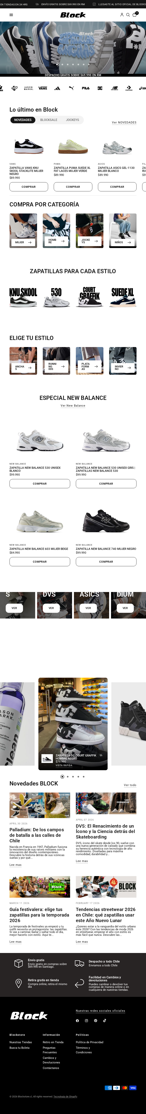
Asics (101, 164)
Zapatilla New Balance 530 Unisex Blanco (35, 469)
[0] (133, 14)
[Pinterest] (98, 1021)
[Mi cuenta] (122, 14)
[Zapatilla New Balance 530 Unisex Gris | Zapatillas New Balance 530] (106, 436)
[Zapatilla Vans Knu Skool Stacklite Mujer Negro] (29, 144)
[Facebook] (80, 1021)
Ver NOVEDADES (124, 122)
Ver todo (130, 785)
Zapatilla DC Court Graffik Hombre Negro (76, 757)
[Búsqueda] (128, 14)
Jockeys (72, 120)
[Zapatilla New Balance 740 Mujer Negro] (106, 517)
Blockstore (17, 1034)
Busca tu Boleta (19, 1048)
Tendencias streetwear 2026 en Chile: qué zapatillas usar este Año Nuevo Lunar (106, 915)
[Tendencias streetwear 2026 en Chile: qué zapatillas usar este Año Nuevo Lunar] (106, 887)
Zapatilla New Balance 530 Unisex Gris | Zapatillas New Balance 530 (105, 469)
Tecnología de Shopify (65, 1096)
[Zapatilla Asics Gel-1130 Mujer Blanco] (117, 144)
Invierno (119, 368)
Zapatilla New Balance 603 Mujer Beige (39, 549)
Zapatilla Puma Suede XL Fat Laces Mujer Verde (72, 170)
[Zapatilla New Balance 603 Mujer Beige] (40, 517)
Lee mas (16, 865)
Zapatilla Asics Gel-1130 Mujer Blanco (116, 170)
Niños (119, 242)
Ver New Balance (73, 405)
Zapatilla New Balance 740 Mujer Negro (106, 549)
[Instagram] (89, 1021)
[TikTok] (107, 1020)
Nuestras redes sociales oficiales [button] (100, 1011)
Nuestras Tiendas (21, 1042)
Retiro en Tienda (53, 1042)
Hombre (52, 241)
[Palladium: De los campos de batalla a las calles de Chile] (40, 805)
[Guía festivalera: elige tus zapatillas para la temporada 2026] (40, 887)
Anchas (19, 368)
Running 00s (52, 366)
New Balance (18, 464)
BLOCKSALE (48, 120)
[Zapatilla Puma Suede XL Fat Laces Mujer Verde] (73, 144)
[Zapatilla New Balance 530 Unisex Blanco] (40, 436)
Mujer (19, 242)
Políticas (82, 1034)
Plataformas (86, 366)
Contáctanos (51, 1068)
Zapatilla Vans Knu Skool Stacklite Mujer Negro (26, 171)
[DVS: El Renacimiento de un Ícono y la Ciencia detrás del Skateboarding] (106, 803)
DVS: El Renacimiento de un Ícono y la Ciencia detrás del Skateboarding (105, 831)
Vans (13, 164)
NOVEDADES (23, 120)
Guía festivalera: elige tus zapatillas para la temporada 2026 (39, 915)
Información (51, 1034)
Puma (57, 164)
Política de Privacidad (89, 1042)
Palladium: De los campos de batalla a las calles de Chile (37, 835)
